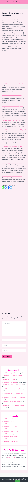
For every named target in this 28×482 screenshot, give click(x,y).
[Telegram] (5, 187)
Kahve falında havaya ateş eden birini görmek (14, 130)
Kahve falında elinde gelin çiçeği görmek (12, 393)
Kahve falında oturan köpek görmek (11, 401)
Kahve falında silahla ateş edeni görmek (12, 106)
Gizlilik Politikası (14, 475)
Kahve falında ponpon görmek (10, 436)
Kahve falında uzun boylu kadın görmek (12, 384)
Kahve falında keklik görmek (9, 382)
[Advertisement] (14, 67)
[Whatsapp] (3, 187)
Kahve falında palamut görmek (10, 431)
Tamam (17, 481)
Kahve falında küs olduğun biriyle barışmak (13, 405)
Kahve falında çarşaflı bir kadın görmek (12, 375)
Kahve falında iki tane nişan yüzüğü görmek (13, 397)
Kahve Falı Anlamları (14, 2)
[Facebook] (8, 187)
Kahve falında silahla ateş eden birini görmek (14, 84)
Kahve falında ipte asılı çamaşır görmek (12, 389)
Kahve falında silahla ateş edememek (11, 95)
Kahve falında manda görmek (9, 434)
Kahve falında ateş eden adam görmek (12, 176)
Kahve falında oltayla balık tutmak (11, 373)
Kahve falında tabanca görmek (10, 439)
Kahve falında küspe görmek (9, 428)
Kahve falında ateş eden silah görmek (12, 120)
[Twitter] (11, 187)
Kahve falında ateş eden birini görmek (12, 146)
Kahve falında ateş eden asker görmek (12, 163)
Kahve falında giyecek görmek (10, 441)
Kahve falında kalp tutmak (8, 379)
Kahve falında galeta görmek (9, 426)
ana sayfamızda (11, 457)
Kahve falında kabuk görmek (9, 423)
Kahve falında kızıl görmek (9, 418)
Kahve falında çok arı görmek (9, 421)
